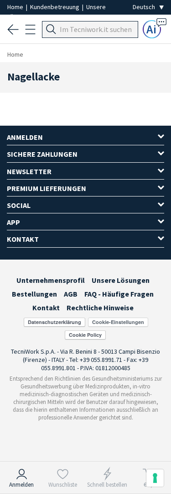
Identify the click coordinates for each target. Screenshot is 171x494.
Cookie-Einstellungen (118, 322)
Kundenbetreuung (55, 7)
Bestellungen (34, 293)
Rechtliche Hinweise (100, 307)
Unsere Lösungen (121, 280)
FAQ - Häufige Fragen (119, 293)
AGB (71, 293)
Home (16, 7)
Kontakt (46, 307)
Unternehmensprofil (50, 280)
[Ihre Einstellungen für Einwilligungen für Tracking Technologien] (155, 478)
